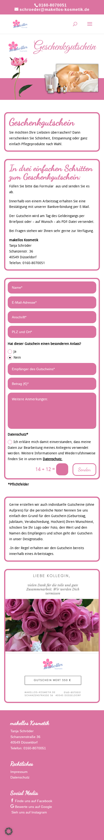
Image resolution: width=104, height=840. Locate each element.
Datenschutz (20, 777)
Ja (15, 351)
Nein (17, 357)
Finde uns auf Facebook (33, 801)
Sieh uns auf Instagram (28, 812)
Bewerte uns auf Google (33, 807)
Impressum (19, 772)
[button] (8, 831)
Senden (84, 469)
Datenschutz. (52, 459)
